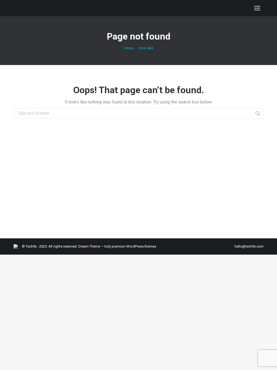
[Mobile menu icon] (257, 8)
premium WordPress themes (134, 246)
